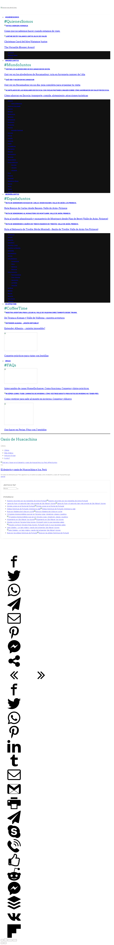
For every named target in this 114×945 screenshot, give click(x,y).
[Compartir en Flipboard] (14, 937)
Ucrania (10, 191)
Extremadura (12, 253)
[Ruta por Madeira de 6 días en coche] (48, 511)
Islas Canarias (12, 272)
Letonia (13, 167)
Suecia (10, 183)
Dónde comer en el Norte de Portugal (21, 506)
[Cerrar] (2, 940)
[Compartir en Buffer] (14, 909)
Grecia (10, 135)
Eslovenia (11, 122)
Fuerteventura (16, 274)
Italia (9, 143)
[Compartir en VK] (14, 923)
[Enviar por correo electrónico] (14, 624)
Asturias (10, 240)
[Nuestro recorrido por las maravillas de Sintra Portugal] (67, 501)
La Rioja (10, 288)
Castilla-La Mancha (14, 248)
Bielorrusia (11, 114)
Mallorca (14, 266)
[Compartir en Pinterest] (14, 639)
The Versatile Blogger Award (19, 47)
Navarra (10, 296)
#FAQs (8, 361)
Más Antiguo (8, 453)
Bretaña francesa (17, 130)
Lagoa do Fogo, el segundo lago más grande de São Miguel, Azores (31, 503)
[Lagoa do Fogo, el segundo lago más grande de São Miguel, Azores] (81, 503)
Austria (10, 109)
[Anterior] (2, 943)
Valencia (11, 301)
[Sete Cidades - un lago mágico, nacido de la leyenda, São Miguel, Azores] (34, 530)
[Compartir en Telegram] (14, 610)
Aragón (10, 237)
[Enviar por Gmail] (14, 795)
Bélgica (10, 111)
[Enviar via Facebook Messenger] (14, 653)
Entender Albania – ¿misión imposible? (24, 328)
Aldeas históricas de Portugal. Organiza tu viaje (24, 509)
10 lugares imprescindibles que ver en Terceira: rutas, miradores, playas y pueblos (37, 514)
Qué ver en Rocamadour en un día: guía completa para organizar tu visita (42, 85)
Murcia (10, 293)
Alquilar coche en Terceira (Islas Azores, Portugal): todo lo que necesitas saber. (35, 522)
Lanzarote (14, 280)
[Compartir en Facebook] (14, 568)
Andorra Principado (14, 106)
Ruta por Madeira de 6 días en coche (20, 511)
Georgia (10, 133)
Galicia (10, 256)
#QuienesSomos (12, 17)
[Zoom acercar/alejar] (15, 940)
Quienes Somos (13, 55)
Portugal (11, 178)
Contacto (11, 52)
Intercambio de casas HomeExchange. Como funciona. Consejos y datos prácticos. (46, 388)
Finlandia (11, 125)
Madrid (10, 290)
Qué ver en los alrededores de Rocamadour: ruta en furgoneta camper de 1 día (44, 74)
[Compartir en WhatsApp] (14, 596)
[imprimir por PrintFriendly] (14, 809)
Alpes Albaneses (16, 103)
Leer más (3, 476)
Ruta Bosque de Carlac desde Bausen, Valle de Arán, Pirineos (35, 208)
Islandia (10, 141)
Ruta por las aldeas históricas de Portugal (22, 533)
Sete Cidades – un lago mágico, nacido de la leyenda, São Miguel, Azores (33, 527)
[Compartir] (5, 940)
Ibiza (13, 264)
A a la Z (7, 458)
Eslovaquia (11, 119)
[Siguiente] (5, 943)
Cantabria (11, 242)
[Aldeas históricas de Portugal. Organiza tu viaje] (58, 509)
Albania (10, 100)
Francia (10, 127)
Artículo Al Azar (10, 455)
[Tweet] (14, 582)
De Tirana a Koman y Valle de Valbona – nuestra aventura (34, 318)
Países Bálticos (13, 162)
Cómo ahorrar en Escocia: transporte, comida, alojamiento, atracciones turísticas (46, 95)
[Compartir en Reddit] (14, 880)
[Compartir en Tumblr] (14, 767)
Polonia (10, 175)
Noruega (10, 157)
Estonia (13, 165)
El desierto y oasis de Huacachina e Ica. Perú (24, 469)
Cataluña (11, 250)
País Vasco (11, 298)
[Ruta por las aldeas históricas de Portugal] (53, 533)
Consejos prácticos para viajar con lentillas (26, 355)
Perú (9, 173)
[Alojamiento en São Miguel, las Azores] (49, 519)
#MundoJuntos (12, 60)
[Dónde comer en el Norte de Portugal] (49, 506)
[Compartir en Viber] (14, 852)
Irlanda (10, 138)
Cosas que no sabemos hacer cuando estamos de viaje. (32, 31)
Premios (10, 58)
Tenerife (14, 285)
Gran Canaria (15, 277)
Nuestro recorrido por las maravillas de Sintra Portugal (27, 501)
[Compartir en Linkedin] (14, 752)
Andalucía (11, 234)
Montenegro (12, 154)
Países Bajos (12, 159)
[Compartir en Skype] (14, 838)
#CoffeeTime (10, 304)
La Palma (14, 282)
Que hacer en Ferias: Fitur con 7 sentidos (25, 429)
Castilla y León (13, 245)
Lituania (14, 170)
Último (6, 450)
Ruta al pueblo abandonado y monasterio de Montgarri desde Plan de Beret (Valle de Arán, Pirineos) (56, 218)
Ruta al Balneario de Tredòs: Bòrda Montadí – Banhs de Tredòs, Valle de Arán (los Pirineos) (51, 229)
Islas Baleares (12, 258)
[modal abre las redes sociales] (14, 667)
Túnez (10, 189)
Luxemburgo (12, 146)
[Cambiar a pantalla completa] (10, 940)
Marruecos (11, 149)
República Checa (13, 181)
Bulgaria (10, 117)
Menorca (14, 269)
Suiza (9, 186)
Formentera (15, 261)
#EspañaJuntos (12, 194)
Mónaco (10, 151)
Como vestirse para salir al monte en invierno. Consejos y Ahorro (38, 399)
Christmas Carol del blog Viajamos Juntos (25, 41)
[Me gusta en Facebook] (14, 866)
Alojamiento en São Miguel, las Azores (21, 519)
